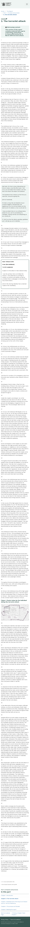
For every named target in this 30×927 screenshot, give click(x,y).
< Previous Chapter (17, 913)
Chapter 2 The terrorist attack (9, 898)
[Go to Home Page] (6, 4)
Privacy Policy (5, 919)
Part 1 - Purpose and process (11, 13)
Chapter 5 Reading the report (8, 909)
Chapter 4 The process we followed (10, 906)
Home (2, 11)
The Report (10, 11)
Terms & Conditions (15, 919)
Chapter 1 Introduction (7, 895)
